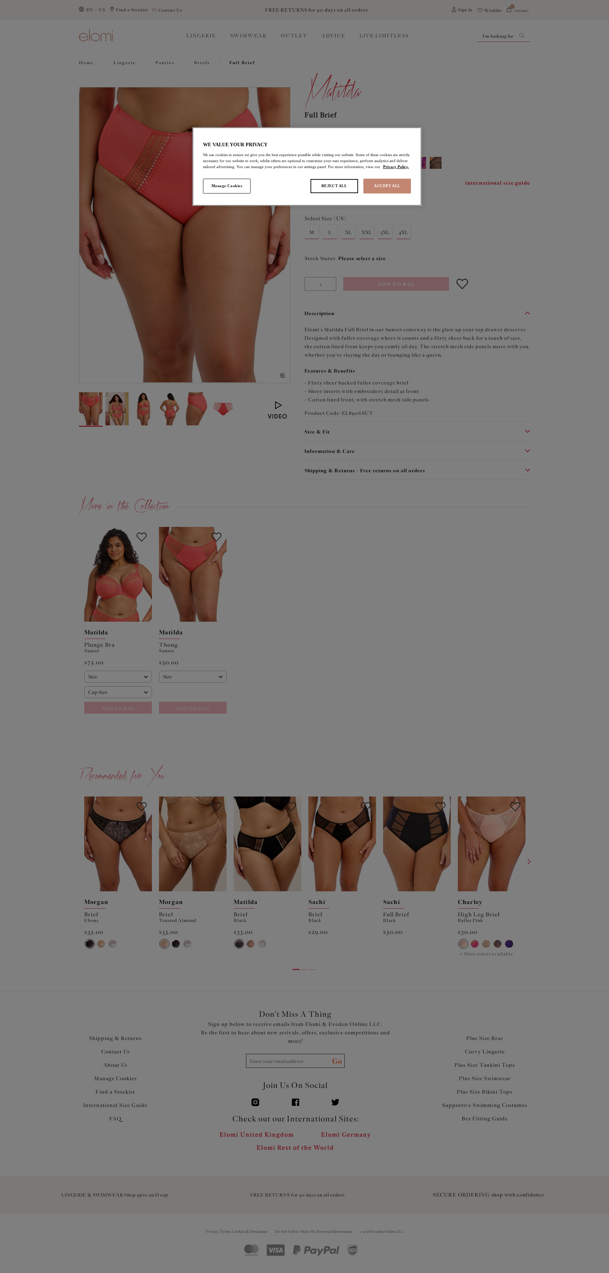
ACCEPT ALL (387, 186)
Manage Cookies (226, 186)
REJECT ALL (334, 186)
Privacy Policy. (396, 167)
